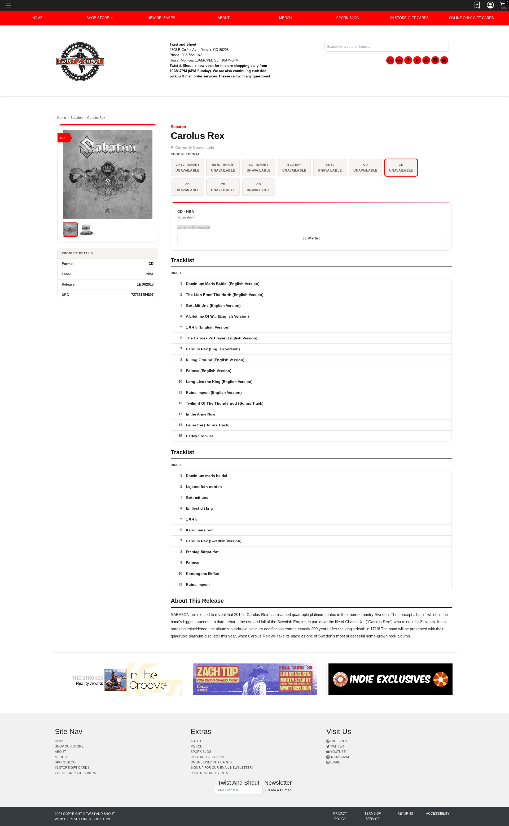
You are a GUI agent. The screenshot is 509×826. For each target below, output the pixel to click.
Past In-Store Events (209, 773)
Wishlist (314, 238)
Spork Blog (347, 18)
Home (61, 118)
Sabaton (77, 118)
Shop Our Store (69, 746)
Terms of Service (373, 816)
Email (335, 762)
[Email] (444, 60)
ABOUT (224, 18)
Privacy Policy (340, 816)
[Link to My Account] (490, 6)
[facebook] (408, 60)
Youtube (338, 752)
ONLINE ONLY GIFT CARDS (471, 18)
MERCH (285, 18)
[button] (99, 18)
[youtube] (426, 60)
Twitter (337, 746)
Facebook (339, 741)
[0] (504, 6)
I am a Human (280, 790)
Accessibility (438, 813)
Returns (405, 813)
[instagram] (435, 60)
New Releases (161, 18)
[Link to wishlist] (477, 6)
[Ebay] (390, 60)
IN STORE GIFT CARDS (409, 18)
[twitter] (417, 60)
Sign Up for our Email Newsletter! (222, 768)
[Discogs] (399, 60)
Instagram (339, 757)
